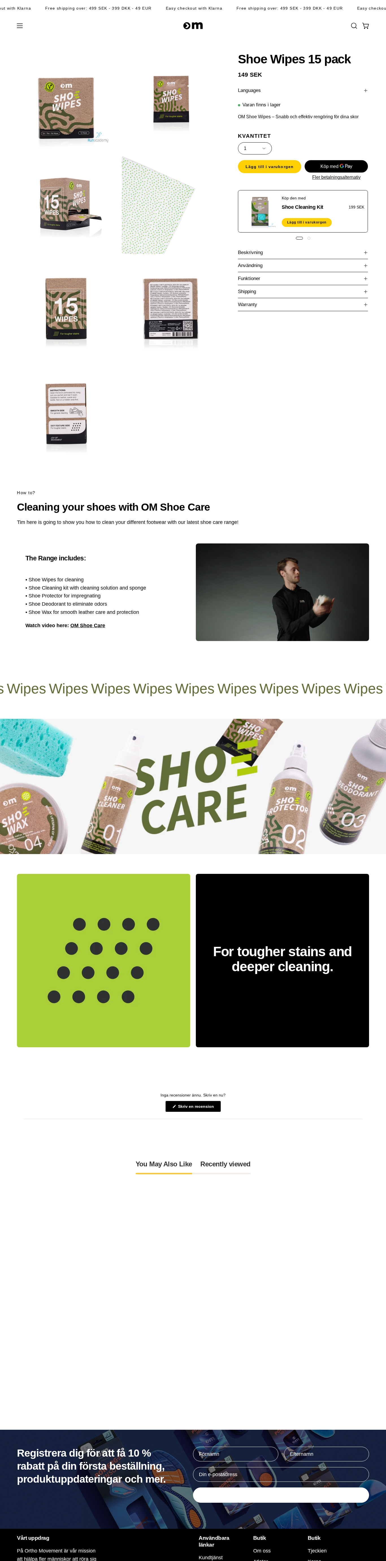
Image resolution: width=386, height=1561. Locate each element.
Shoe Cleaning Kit (302, 207)
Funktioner (249, 278)
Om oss (262, 1551)
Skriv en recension (199, 1108)
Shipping (247, 291)
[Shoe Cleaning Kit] (260, 211)
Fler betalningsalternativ (336, 177)
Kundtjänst (211, 1557)
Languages (249, 90)
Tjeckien (317, 1551)
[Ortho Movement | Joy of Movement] (193, 25)
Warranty (247, 304)
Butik (259, 1538)
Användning (250, 265)
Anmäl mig (281, 1495)
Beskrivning (250, 252)
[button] (354, 26)
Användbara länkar (214, 1541)
